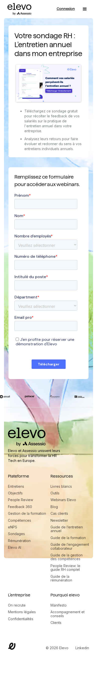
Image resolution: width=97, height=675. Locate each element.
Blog (54, 507)
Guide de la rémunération (61, 578)
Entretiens (16, 486)
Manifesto (58, 605)
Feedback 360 (20, 507)
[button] (84, 9)
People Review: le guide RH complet (65, 568)
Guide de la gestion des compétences (66, 557)
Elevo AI (14, 547)
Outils (54, 493)
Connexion (66, 9)
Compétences (19, 520)
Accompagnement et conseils (67, 614)
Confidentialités (20, 619)
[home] (18, 9)
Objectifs (15, 493)
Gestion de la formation (27, 513)
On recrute (17, 605)
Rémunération (19, 541)
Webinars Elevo (63, 500)
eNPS (12, 527)
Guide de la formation (68, 538)
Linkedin (82, 648)
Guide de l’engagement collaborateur (69, 546)
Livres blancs (61, 486)
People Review (20, 500)
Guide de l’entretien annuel (66, 529)
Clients (55, 622)
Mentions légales (22, 612)
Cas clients (59, 513)
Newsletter (59, 520)
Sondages (16, 534)
